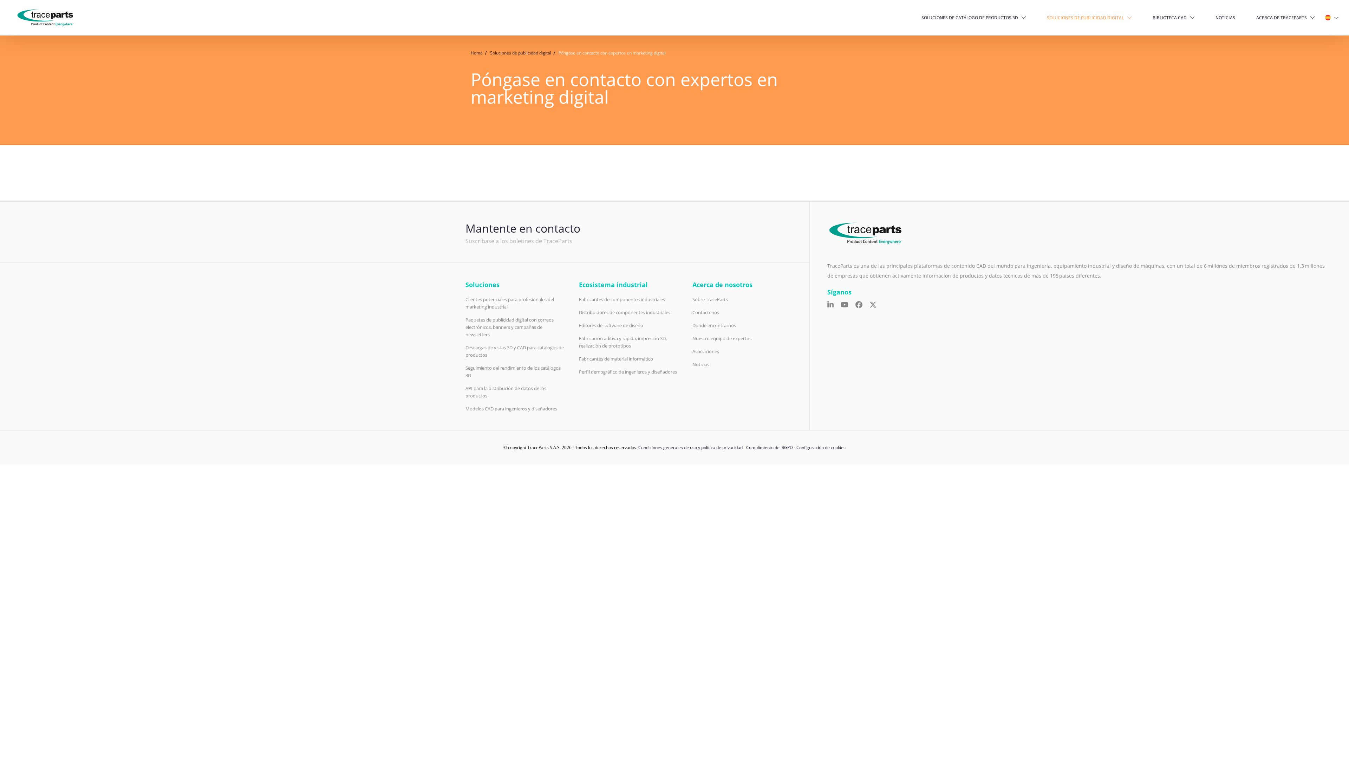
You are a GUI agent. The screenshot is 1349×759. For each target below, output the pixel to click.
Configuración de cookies (821, 447)
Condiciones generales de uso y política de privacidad (690, 447)
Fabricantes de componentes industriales (622, 299)
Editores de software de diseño (611, 325)
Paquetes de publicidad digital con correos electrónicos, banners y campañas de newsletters (509, 327)
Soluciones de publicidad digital (1085, 17)
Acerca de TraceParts (1281, 17)
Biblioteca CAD (1170, 17)
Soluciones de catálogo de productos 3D (969, 17)
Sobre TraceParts (710, 299)
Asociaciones (705, 351)
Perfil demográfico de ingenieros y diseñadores (628, 372)
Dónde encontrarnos (714, 325)
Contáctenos (705, 312)
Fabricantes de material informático (616, 359)
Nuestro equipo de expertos (721, 338)
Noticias (1225, 17)
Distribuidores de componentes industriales (624, 312)
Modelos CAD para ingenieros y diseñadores (511, 409)
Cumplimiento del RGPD (769, 447)
